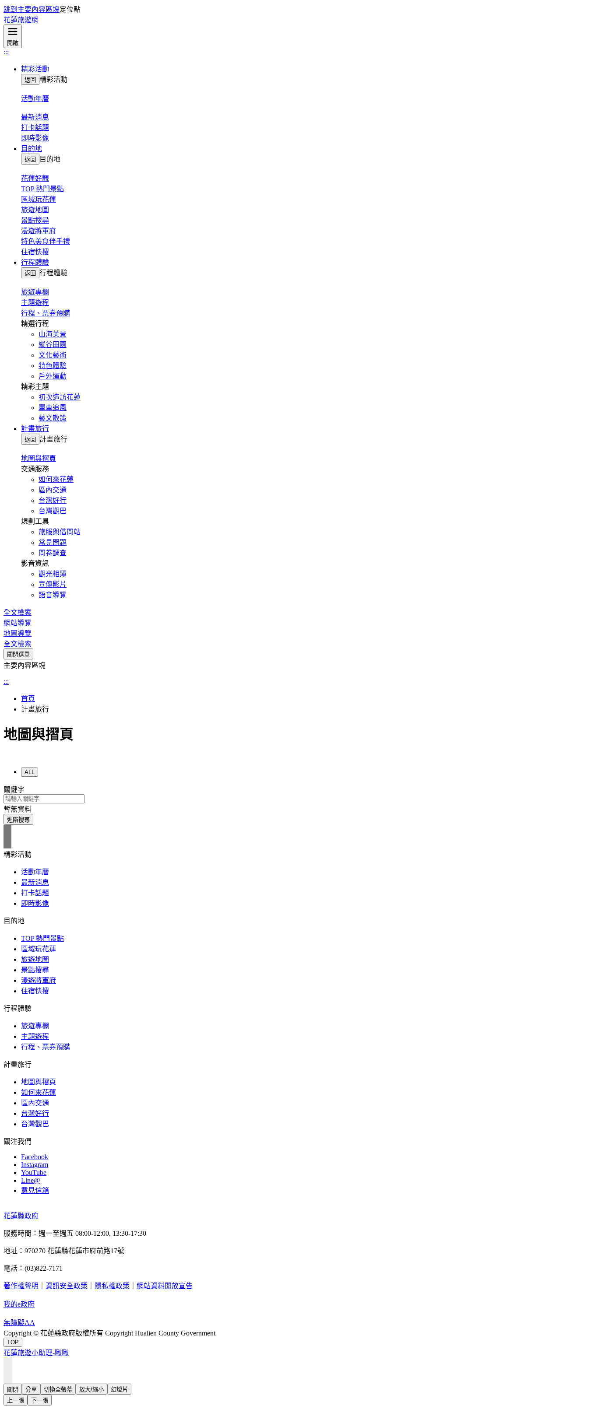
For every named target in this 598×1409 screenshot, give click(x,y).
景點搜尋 (35, 220)
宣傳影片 (53, 584)
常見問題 (53, 542)
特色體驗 (53, 365)
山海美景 (53, 334)
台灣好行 (53, 500)
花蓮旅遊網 (21, 20)
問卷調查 (53, 553)
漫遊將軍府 (38, 231)
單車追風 (53, 407)
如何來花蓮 (56, 479)
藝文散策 (53, 418)
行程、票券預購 (45, 313)
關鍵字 (14, 789)
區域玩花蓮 (38, 199)
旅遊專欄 (35, 1026)
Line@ (30, 1180)
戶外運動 (53, 376)
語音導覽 (53, 595)
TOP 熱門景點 (42, 189)
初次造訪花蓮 (60, 397)
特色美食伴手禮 (45, 241)
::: (6, 52)
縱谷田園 (53, 344)
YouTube (33, 1172)
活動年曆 (35, 872)
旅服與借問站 (60, 532)
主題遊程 (35, 302)
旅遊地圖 (35, 210)
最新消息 (35, 882)
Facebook (34, 1156)
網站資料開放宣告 (165, 1286)
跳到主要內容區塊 (32, 9)
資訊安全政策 (67, 1286)
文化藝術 (53, 355)
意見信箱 (35, 1190)
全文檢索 (18, 612)
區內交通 (53, 490)
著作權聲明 (21, 1286)
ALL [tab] (30, 772)
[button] (307, 68)
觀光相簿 (53, 574)
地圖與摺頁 (38, 1082)
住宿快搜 (35, 252)
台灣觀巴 (53, 511)
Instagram (34, 1164)
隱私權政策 (112, 1286)
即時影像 (35, 138)
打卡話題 (35, 127)
